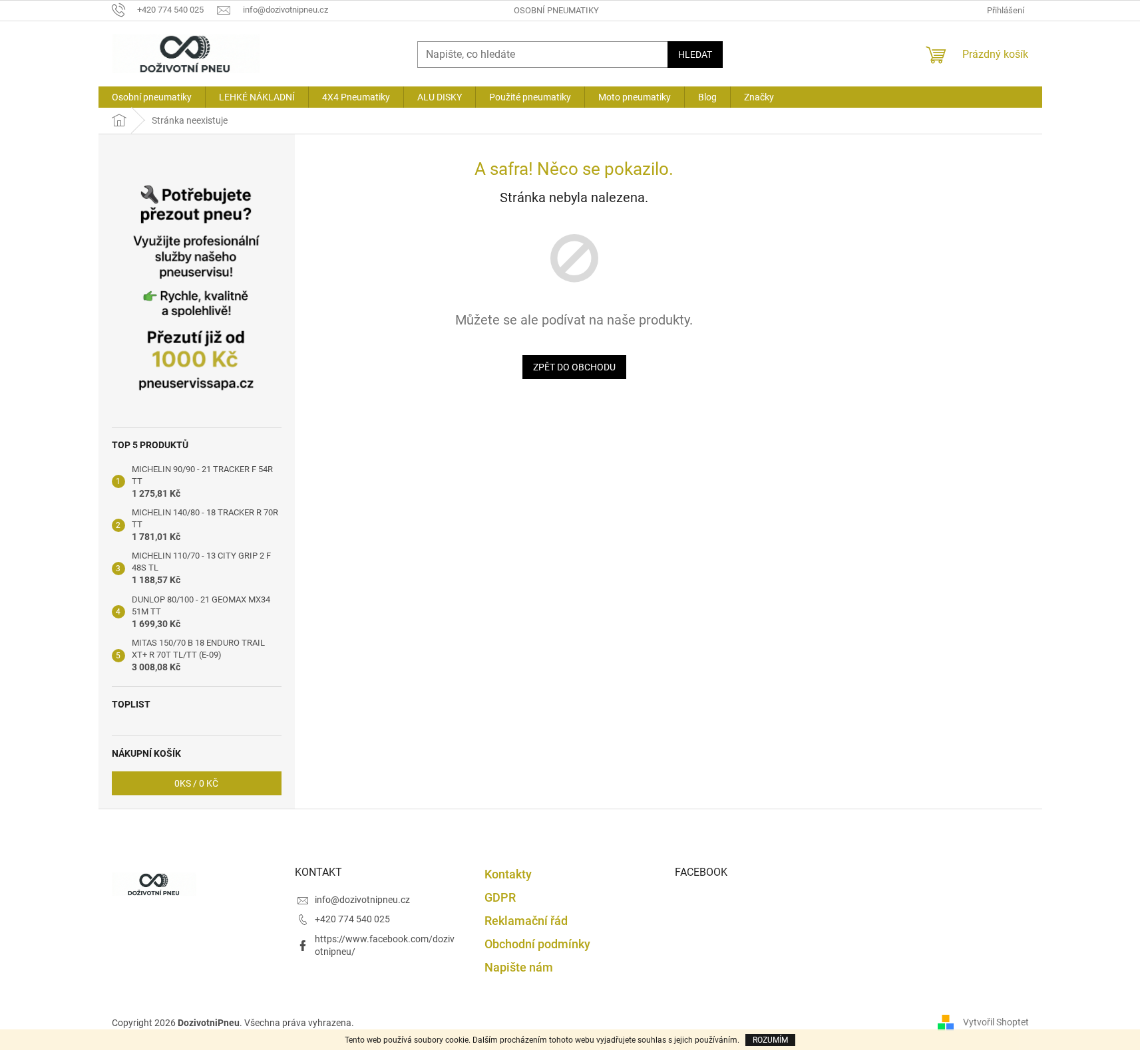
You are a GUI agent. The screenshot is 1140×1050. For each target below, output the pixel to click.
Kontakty (508, 874)
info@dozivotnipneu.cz (362, 899)
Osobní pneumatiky (556, 10)
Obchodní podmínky (537, 944)
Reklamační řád (526, 921)
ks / (196, 783)
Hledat (695, 54)
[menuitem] (151, 97)
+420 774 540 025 (352, 919)
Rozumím (770, 1040)
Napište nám (518, 967)
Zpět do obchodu (574, 367)
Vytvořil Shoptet (996, 1022)
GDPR (500, 897)
